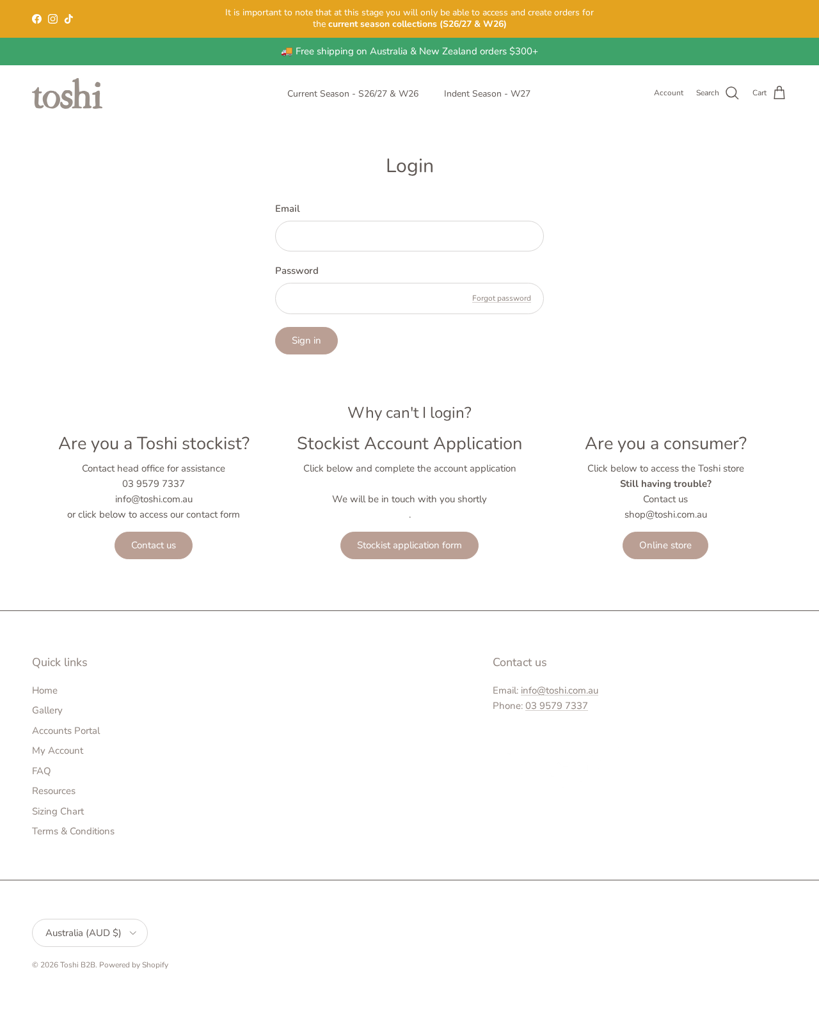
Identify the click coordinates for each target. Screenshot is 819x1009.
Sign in (306, 340)
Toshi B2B (77, 965)
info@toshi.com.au (559, 690)
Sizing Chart (58, 811)
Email (287, 208)
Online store (665, 545)
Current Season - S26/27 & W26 (352, 94)
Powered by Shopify (133, 965)
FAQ (41, 771)
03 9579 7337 (556, 705)
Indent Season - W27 (487, 94)
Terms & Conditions (73, 831)
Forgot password (501, 298)
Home (45, 690)
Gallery (47, 710)
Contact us (153, 545)
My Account (57, 750)
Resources (54, 790)
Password (297, 270)
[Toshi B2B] (67, 93)
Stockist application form (409, 545)
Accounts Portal (66, 730)
